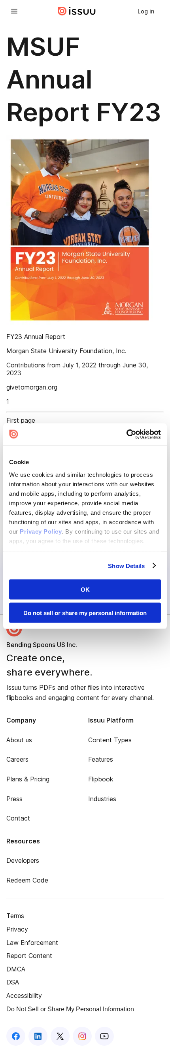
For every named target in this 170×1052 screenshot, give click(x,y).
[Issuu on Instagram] (82, 1036)
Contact (18, 818)
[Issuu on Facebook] (15, 1036)
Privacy (17, 929)
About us (19, 740)
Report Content (29, 956)
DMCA (15, 969)
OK (85, 589)
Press (14, 799)
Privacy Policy (41, 531)
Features (100, 759)
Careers (17, 759)
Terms (15, 916)
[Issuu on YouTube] (104, 1036)
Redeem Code (27, 880)
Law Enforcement (32, 943)
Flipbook (100, 779)
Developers (22, 860)
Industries (102, 799)
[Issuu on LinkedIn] (37, 1036)
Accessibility (24, 995)
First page (20, 420)
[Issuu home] (77, 11)
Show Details (126, 565)
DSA (12, 982)
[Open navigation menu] (14, 11)
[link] (146, 11)
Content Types (110, 740)
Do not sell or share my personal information (85, 612)
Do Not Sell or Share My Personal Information (70, 1009)
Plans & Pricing (27, 779)
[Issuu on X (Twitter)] (60, 1036)
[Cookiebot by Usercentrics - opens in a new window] (126, 434)
